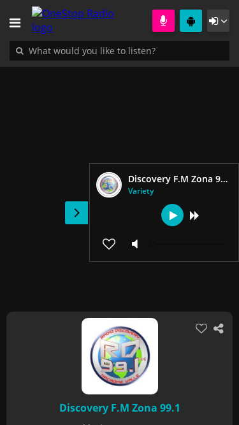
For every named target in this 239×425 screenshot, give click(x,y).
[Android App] (191, 21)
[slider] (188, 244)
